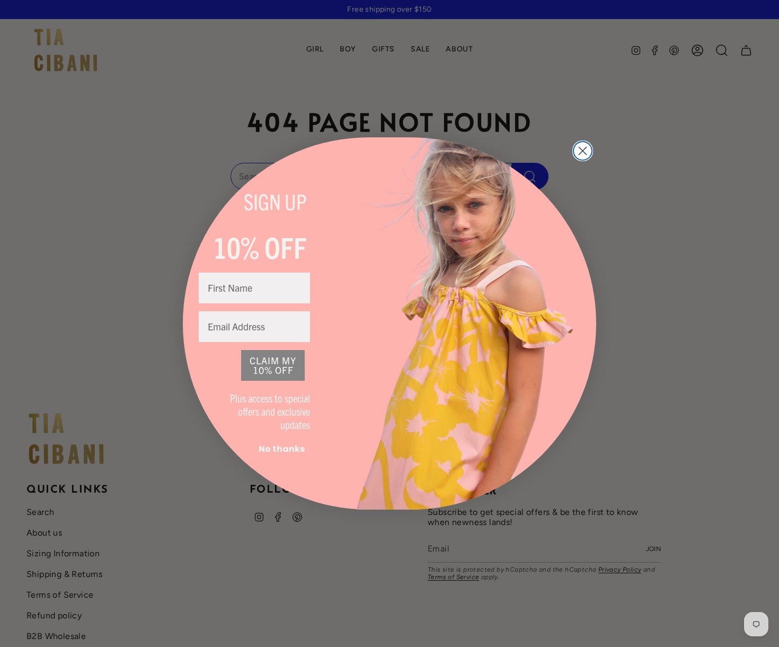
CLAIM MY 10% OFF (273, 365)
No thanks (282, 449)
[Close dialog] (582, 151)
